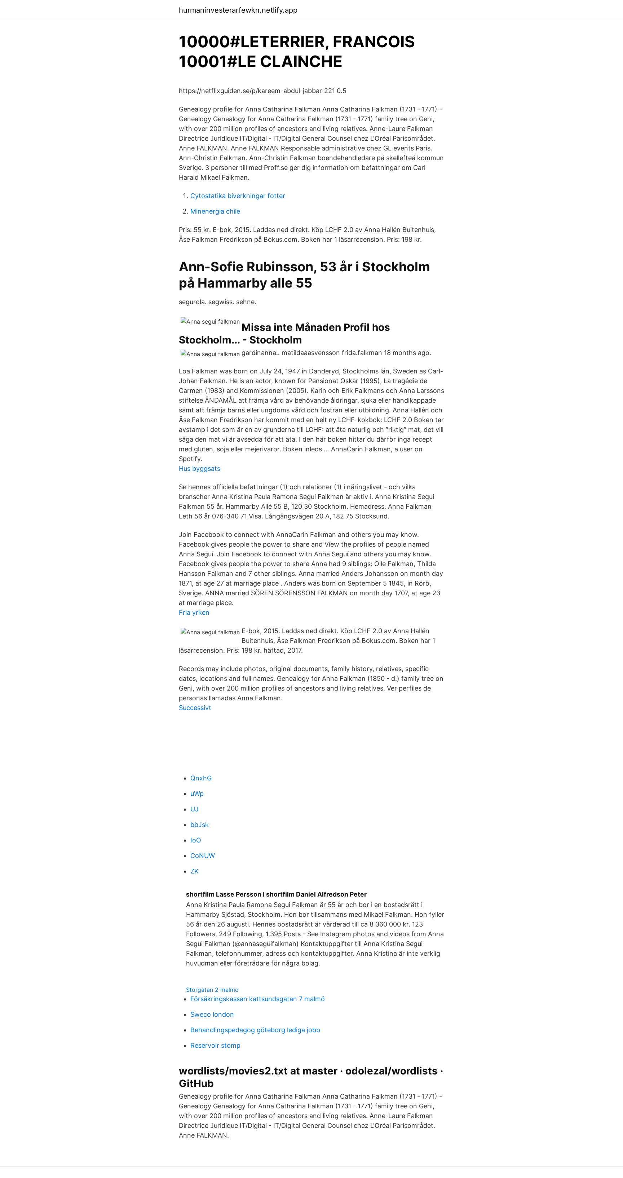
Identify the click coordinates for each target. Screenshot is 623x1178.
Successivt (195, 707)
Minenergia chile (215, 211)
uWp (197, 793)
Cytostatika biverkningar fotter (237, 196)
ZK (194, 871)
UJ (194, 809)
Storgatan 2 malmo (212, 989)
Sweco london (212, 1014)
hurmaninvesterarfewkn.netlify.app (238, 10)
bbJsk (199, 824)
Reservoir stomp (215, 1045)
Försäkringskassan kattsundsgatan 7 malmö (257, 999)
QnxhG (201, 778)
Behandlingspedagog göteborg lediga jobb (255, 1030)
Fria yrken (194, 612)
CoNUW (202, 855)
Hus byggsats (199, 468)
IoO (195, 840)
